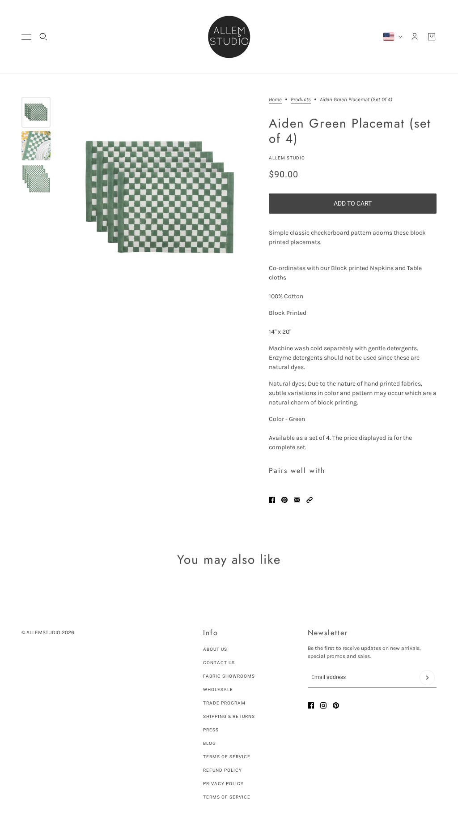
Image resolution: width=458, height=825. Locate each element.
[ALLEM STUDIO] (229, 36)
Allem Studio (287, 157)
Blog (209, 743)
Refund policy (222, 770)
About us (215, 649)
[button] (309, 500)
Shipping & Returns (229, 716)
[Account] (415, 37)
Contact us (219, 662)
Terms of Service (226, 756)
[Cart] (432, 37)
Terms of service (226, 797)
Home (275, 100)
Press (211, 729)
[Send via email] (297, 500)
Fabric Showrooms (229, 676)
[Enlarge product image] (159, 197)
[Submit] (427, 677)
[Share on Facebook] (272, 500)
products (301, 100)
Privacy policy (223, 783)
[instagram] (323, 705)
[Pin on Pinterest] (284, 500)
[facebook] (311, 705)
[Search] (43, 37)
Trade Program (224, 702)
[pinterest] (336, 705)
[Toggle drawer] (26, 37)
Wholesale (218, 689)
